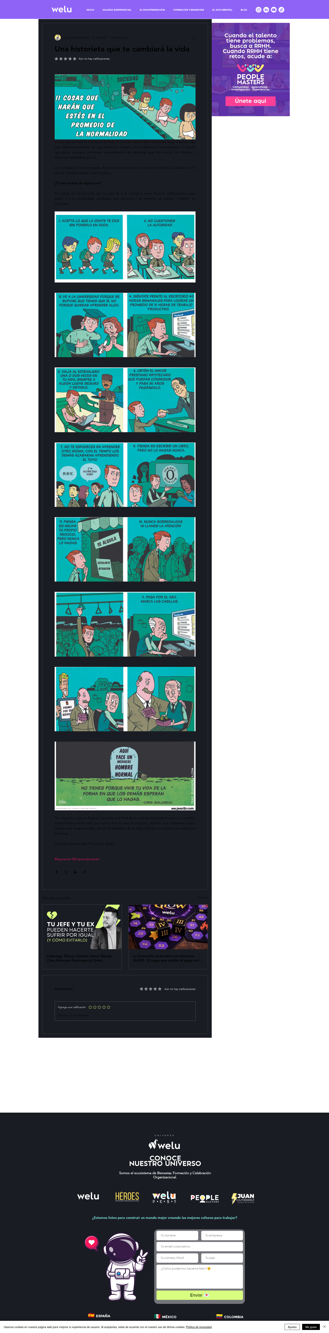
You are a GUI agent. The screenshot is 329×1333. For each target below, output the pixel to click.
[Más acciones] (193, 37)
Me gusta (311, 1327)
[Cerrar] (324, 1327)
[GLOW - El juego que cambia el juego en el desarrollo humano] (168, 927)
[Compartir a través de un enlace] (84, 872)
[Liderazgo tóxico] (82, 927)
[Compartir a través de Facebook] (56, 872)
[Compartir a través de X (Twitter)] (66, 872)
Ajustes (292, 1327)
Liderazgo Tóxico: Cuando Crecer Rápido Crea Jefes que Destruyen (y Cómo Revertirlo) (79, 958)
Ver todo (203, 897)
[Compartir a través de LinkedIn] (75, 872)
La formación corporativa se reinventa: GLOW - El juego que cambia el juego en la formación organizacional (167, 958)
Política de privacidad (199, 1327)
